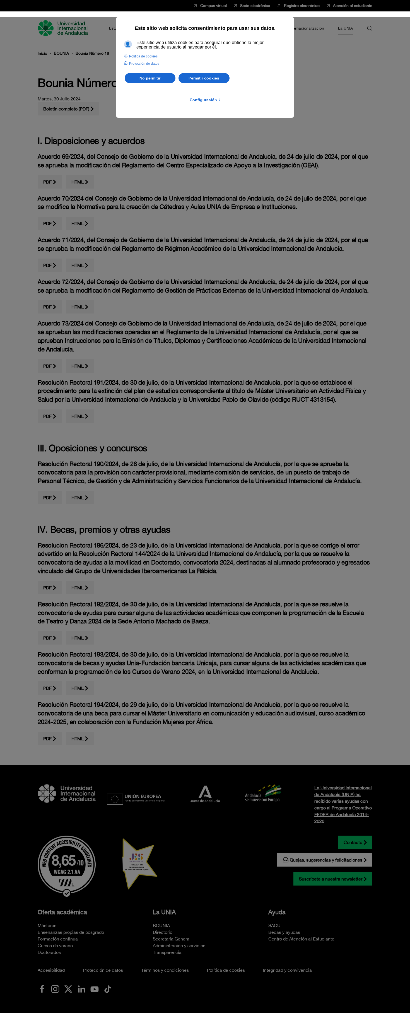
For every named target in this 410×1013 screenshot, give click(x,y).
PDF (47, 181)
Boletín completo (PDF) (66, 108)
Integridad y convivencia (287, 970)
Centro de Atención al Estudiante (301, 938)
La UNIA (164, 912)
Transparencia (167, 952)
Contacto (353, 842)
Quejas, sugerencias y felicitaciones (326, 859)
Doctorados (49, 952)
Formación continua (58, 938)
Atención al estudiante (352, 5)
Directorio (162, 932)
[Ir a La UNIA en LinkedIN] (81, 988)
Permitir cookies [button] (204, 78)
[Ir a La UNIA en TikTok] (107, 988)
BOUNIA (161, 925)
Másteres (47, 925)
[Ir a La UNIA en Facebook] (42, 988)
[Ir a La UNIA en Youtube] (94, 988)
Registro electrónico (302, 5)
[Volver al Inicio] (64, 28)
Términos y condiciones (165, 970)
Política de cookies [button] (143, 56)
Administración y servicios (179, 945)
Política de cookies (226, 970)
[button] (369, 28)
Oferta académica (62, 912)
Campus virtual (213, 5)
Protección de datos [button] (144, 64)
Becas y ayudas (284, 932)
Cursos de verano (55, 945)
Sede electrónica (255, 5)
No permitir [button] (149, 78)
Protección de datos (103, 970)
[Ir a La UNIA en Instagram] (55, 988)
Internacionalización (306, 28)
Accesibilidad (51, 970)
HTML (77, 181)
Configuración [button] (205, 100)
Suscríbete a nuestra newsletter (330, 878)
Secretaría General (171, 938)
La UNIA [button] (345, 28)
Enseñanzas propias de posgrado (71, 932)
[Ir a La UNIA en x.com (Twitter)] (68, 988)
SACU (274, 925)
